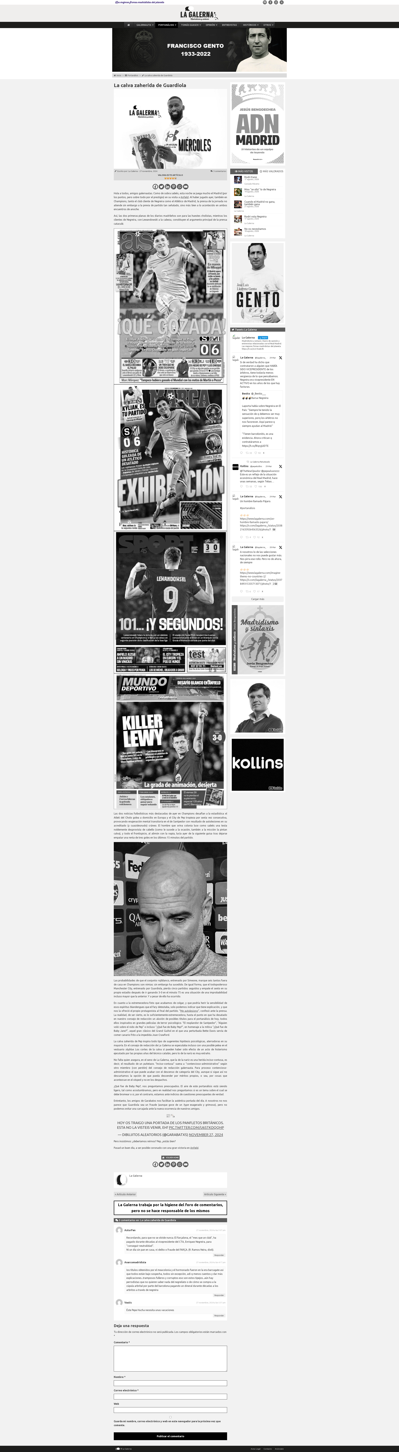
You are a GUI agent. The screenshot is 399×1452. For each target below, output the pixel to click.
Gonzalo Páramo (251, 184)
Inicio (119, 75)
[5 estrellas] (175, 178)
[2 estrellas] (168, 178)
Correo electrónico (126, 1390)
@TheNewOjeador (250, 471)
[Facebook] (155, 186)
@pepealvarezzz (270, 471)
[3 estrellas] (170, 178)
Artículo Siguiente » (215, 1194)
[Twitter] (161, 186)
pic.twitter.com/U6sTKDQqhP (196, 1127)
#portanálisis (247, 508)
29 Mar (273, 358)
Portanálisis (133, 75)
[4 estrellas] (173, 178)
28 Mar (273, 547)
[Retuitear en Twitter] (248, 461)
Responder (219, 1255)
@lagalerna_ (260, 358)
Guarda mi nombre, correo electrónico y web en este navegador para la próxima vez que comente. (167, 1423)
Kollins (244, 466)
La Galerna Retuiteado (260, 462)
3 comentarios (219, 171)
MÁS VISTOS (245, 171)
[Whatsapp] (179, 186)
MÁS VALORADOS (272, 171)
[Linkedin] (167, 186)
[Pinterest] (173, 186)
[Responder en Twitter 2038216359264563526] (242, 537)
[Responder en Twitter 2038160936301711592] (242, 487)
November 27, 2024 (206, 1135)
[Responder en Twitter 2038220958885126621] (242, 453)
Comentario (122, 1342)
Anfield (184, 197)
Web (116, 1403)
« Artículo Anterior (125, 1194)
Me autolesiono (189, 1010)
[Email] (185, 186)
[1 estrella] (165, 178)
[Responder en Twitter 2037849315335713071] (242, 592)
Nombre (119, 1377)
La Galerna (133, 171)
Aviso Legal (255, 1449)
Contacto (268, 1449)
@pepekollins (256, 466)
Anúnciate (279, 1449)
